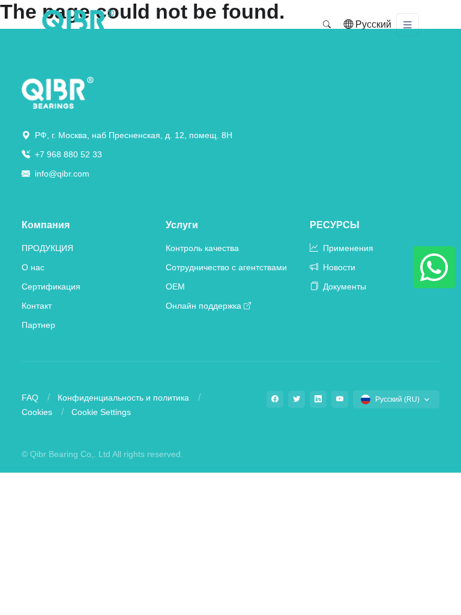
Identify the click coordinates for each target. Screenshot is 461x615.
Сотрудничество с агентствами (226, 267)
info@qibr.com (62, 173)
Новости (338, 267)
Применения (347, 248)
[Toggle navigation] (407, 25)
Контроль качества (202, 248)
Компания (46, 225)
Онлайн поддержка (203, 306)
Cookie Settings (101, 412)
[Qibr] (58, 92)
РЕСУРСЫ (335, 225)
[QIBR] (78, 25)
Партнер (38, 325)
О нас (33, 267)
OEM (175, 286)
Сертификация (51, 286)
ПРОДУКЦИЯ (47, 248)
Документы (343, 286)
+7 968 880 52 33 (67, 154)
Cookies (37, 412)
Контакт (37, 306)
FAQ (30, 397)
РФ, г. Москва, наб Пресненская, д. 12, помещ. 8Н (132, 135)
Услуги (182, 225)
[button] (327, 25)
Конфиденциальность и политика (123, 397)
